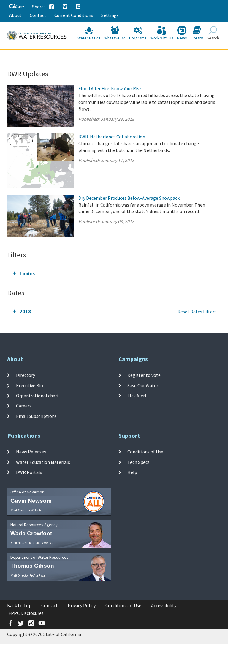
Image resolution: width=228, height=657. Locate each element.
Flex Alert (137, 396)
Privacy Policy (82, 605)
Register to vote (144, 375)
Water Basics (89, 38)
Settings (110, 15)
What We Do (115, 38)
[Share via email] (78, 6)
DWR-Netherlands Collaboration (111, 136)
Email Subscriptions (36, 416)
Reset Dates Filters (197, 312)
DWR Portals (29, 472)
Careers (23, 406)
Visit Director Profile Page (28, 575)
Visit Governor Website (26, 510)
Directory (25, 375)
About (15, 15)
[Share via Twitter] (65, 6)
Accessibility (163, 605)
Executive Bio (29, 385)
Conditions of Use (145, 452)
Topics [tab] (27, 273)
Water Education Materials (43, 462)
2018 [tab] (25, 311)
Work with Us (161, 38)
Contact (38, 15)
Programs (138, 38)
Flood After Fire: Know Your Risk (110, 88)
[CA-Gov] (16, 6)
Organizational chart (37, 396)
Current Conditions (73, 15)
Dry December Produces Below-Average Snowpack (129, 198)
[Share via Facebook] (51, 6)
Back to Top (19, 605)
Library (197, 38)
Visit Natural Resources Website (32, 543)
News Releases (31, 452)
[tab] (114, 273)
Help (132, 472)
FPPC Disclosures (26, 613)
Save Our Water (142, 385)
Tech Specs (138, 462)
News (182, 38)
